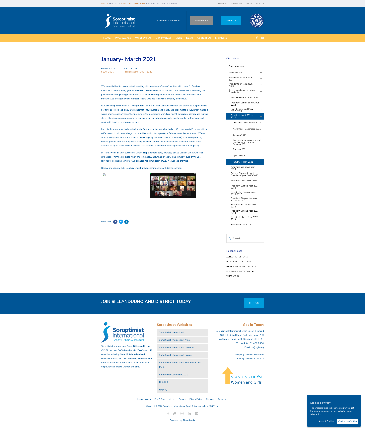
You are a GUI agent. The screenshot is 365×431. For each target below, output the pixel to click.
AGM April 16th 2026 (237, 257)
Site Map (210, 399)
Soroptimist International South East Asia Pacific (180, 365)
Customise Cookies (347, 421)
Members (223, 3)
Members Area (144, 399)
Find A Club (160, 399)
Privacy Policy (195, 399)
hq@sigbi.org (257, 347)
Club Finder (236, 3)
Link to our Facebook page (241, 271)
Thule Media (189, 420)
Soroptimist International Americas (176, 347)
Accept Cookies (326, 421)
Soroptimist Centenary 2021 (173, 374)
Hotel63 (163, 382)
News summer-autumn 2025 (241, 266)
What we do (233, 276)
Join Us (249, 3)
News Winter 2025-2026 (238, 262)
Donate (260, 3)
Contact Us (222, 399)
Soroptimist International (171, 332)
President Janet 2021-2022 (138, 71)
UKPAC (163, 389)
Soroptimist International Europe (175, 355)
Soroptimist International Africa (174, 340)
